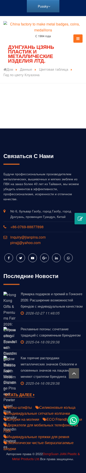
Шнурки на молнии (23, 419)
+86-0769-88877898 (27, 226)
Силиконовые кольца (57, 407)
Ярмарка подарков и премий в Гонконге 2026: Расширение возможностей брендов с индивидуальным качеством (52, 300)
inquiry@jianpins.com (28, 237)
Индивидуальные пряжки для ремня (38, 436)
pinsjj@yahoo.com (25, 242)
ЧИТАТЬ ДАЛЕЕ (17, 394)
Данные (26, 69)
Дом (10, 69)
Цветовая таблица (53, 69)
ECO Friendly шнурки (64, 419)
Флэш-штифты (19, 407)
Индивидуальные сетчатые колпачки (38, 413)
